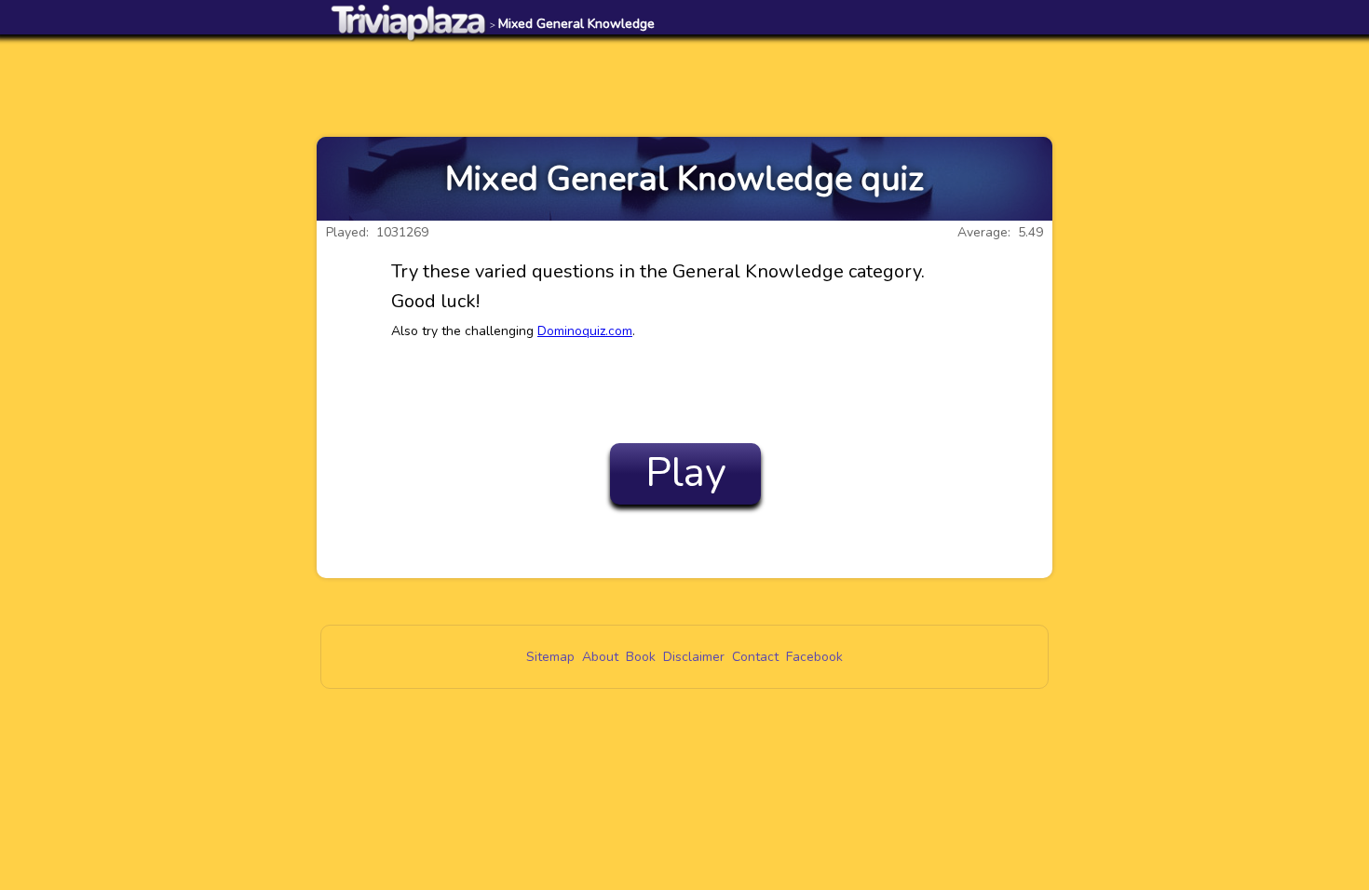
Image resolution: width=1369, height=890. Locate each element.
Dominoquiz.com (584, 331)
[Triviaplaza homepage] (409, 22)
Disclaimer (694, 657)
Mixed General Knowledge (572, 24)
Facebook (814, 657)
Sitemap (550, 657)
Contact (755, 657)
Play (685, 473)
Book (641, 657)
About (600, 657)
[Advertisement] (684, 86)
